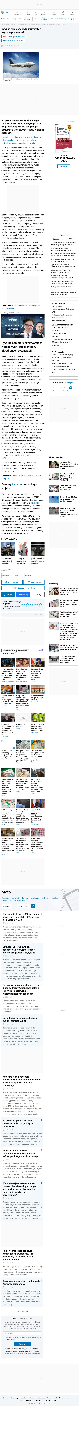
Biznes (18, 19)
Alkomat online (57, 306)
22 (71, 388)
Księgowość (5, 19)
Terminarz (59, 382)
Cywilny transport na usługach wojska (19, 143)
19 (60, 388)
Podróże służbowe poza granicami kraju (64, 370)
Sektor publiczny (27, 18)
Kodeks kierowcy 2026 (64, 159)
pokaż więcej (21, 1283)
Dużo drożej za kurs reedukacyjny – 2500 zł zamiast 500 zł (63, 260)
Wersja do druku (13, 582)
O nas (5, 1370)
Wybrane (72, 239)
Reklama (39, 1372)
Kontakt (29, 1372)
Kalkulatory (60, 303)
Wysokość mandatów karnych (62, 363)
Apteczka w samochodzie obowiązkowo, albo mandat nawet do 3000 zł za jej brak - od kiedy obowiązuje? (63, 266)
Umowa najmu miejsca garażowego (60, 335)
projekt (40, 223)
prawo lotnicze (7, 575)
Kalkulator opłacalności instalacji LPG (63, 310)
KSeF (76, 19)
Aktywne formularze (64, 324)
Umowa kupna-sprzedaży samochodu (60, 329)
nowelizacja (19, 575)
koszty (13, 218)
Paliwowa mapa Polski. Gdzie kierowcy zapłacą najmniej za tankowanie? (61, 271)
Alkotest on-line (19, 872)
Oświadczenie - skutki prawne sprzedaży (62, 343)
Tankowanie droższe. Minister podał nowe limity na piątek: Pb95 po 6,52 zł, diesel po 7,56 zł (63, 244)
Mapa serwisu (51, 1372)
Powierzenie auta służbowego (62, 339)
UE (18, 153)
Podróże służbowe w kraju (61, 366)
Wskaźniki (59, 351)
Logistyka (20, 24)
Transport (27, 24)
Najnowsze (64, 239)
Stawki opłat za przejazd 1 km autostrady (62, 359)
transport (12, 371)
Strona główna (5, 24)
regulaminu (27, 1309)
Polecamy (53, 583)
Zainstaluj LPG (7, 872)
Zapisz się (22, 1316)
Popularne (56, 239)
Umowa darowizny (58, 348)
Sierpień (70, 382)
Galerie (62, 870)
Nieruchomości (60, 19)
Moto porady (15, 870)
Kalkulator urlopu (58, 318)
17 (54, 388)
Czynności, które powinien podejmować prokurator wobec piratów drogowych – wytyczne (61, 249)
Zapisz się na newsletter (26, 588)
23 (74, 388)
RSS (21, 1372)
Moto (51, 19)
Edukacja (69, 19)
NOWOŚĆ (64, 155)
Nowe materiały (56, 457)
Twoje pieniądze (44, 18)
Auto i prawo (35, 870)
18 (57, 388)
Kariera (69, 1370)
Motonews (5, 870)
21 (67, 388)
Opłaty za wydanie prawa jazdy (62, 355)
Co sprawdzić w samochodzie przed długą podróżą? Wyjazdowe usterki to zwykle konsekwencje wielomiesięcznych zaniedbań (63, 255)
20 (64, 388)
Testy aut (25, 870)
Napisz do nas (36, 582)
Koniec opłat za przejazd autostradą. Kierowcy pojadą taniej (63, 293)
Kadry (12, 19)
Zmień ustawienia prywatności (41, 1370)
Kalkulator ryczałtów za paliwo (62, 315)
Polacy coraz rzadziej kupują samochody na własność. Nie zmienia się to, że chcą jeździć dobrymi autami (61, 288)
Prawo (36, 19)
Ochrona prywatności (18, 1370)
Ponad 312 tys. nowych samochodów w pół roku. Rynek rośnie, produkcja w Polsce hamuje (63, 277)
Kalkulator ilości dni (58, 321)
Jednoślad (54, 870)
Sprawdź (64, 166)
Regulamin (59, 1370)
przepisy (28, 575)
